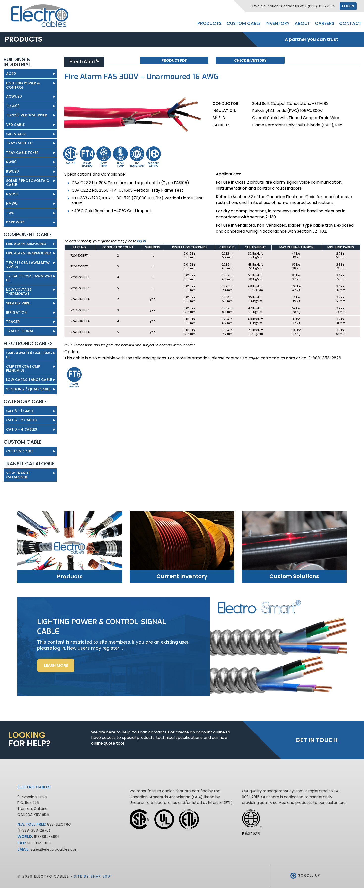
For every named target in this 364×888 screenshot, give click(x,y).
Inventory (278, 23)
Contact (350, 23)
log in (141, 241)
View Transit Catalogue (30, 475)
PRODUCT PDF (174, 60)
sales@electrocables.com (268, 358)
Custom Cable (244, 23)
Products (209, 23)
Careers (324, 23)
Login (348, 6)
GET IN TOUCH (316, 740)
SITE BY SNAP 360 (93, 876)
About (302, 23)
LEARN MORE (59, 667)
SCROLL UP (308, 875)
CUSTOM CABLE (19, 451)
